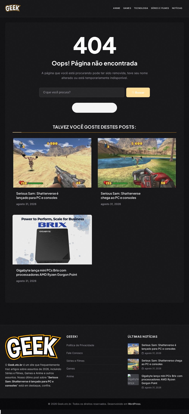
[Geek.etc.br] (13, 10)
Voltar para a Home (96, 108)
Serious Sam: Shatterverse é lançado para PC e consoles (37, 195)
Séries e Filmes (160, 8)
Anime (116, 8)
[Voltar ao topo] (0, 412)
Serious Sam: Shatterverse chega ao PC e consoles (120, 195)
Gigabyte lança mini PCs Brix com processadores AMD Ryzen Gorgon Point (46, 272)
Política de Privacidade (80, 345)
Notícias (177, 8)
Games (127, 8)
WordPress (134, 403)
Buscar (139, 92)
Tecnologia (141, 8)
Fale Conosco (74, 352)
